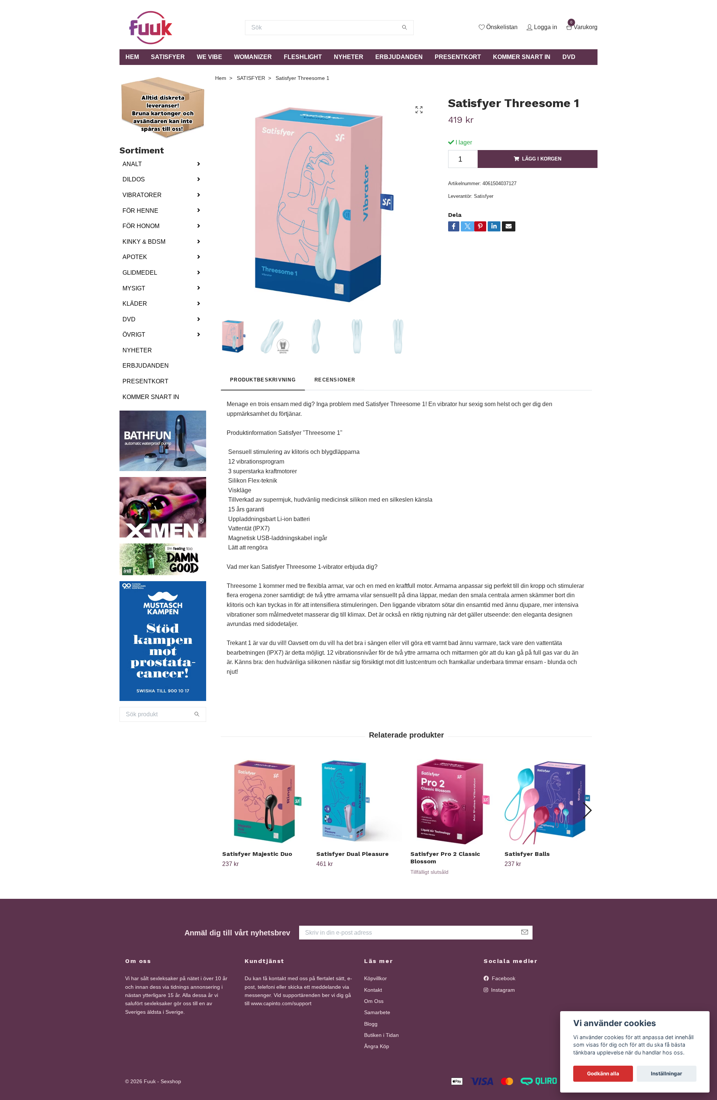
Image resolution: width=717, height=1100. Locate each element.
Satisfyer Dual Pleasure (352, 853)
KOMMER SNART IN (521, 57)
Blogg (371, 1024)
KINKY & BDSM (143, 242)
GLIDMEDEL (139, 272)
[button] (587, 810)
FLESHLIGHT (303, 57)
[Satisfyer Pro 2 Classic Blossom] (453, 801)
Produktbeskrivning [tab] (263, 380)
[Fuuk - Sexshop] (151, 27)
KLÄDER (134, 303)
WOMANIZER (253, 57)
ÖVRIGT (133, 334)
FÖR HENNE (140, 211)
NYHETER (348, 57)
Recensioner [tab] (334, 380)
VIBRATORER (142, 195)
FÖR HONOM (140, 226)
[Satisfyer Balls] (547, 801)
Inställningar (666, 1073)
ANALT (132, 164)
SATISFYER (168, 57)
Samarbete (377, 1012)
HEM (132, 57)
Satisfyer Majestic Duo (257, 853)
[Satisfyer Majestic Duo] (265, 801)
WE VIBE (209, 57)
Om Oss (374, 1001)
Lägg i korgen (541, 159)
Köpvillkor (375, 978)
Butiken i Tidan (381, 1035)
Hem (220, 78)
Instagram (502, 990)
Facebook (502, 978)
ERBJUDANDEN (399, 57)
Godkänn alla (603, 1073)
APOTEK (134, 257)
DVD (568, 57)
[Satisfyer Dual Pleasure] (359, 801)
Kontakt (373, 990)
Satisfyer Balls (527, 853)
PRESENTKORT (458, 57)
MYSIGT (133, 288)
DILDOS (133, 179)
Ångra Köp (376, 1046)
